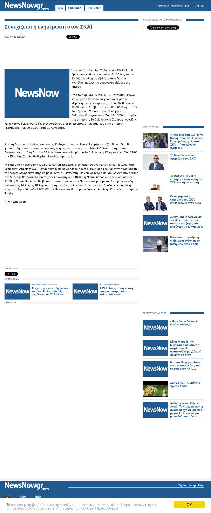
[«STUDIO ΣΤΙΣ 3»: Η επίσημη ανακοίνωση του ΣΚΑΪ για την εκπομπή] (155, 189)
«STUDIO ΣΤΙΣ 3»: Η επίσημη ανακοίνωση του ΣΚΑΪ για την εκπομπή (186, 179)
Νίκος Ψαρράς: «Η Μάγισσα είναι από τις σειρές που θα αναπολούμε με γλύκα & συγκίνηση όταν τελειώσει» (185, 350)
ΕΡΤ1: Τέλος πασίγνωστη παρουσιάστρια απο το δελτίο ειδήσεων (116, 291)
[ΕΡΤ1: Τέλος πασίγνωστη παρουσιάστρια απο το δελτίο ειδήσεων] (85, 298)
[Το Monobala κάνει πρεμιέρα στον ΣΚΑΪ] (155, 168)
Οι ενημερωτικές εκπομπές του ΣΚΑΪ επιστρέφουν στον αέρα (185, 199)
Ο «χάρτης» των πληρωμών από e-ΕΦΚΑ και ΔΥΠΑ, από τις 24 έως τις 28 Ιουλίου (50, 291)
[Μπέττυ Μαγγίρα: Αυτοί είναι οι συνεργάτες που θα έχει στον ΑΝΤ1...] (155, 375)
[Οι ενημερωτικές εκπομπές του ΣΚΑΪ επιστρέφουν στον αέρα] (155, 209)
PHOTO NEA (94, 8)
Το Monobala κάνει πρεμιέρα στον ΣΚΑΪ (183, 157)
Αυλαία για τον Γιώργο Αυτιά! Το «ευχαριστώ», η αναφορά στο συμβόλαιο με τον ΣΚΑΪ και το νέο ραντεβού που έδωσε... (186, 410)
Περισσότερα (106, 508)
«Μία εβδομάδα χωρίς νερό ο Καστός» (184, 323)
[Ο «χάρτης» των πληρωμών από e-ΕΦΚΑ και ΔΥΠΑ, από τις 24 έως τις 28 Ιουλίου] (17, 298)
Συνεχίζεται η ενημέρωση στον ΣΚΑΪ (48, 27)
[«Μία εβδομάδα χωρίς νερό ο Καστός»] (155, 334)
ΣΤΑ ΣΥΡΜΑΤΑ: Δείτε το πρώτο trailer (185, 384)
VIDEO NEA (75, 8)
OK (189, 504)
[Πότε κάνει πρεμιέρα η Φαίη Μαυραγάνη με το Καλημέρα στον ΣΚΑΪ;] (155, 250)
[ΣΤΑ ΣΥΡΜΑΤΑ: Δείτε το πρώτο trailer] (155, 396)
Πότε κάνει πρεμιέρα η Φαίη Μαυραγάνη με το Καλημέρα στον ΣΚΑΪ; (185, 241)
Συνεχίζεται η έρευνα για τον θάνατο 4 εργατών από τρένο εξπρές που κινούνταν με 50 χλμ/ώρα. (186, 221)
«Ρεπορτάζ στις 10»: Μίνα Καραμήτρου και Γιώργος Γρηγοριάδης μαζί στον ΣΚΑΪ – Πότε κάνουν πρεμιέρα (186, 141)
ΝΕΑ (60, 8)
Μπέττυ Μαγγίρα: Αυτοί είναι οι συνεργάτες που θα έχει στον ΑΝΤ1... (185, 365)
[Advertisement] (71, 54)
